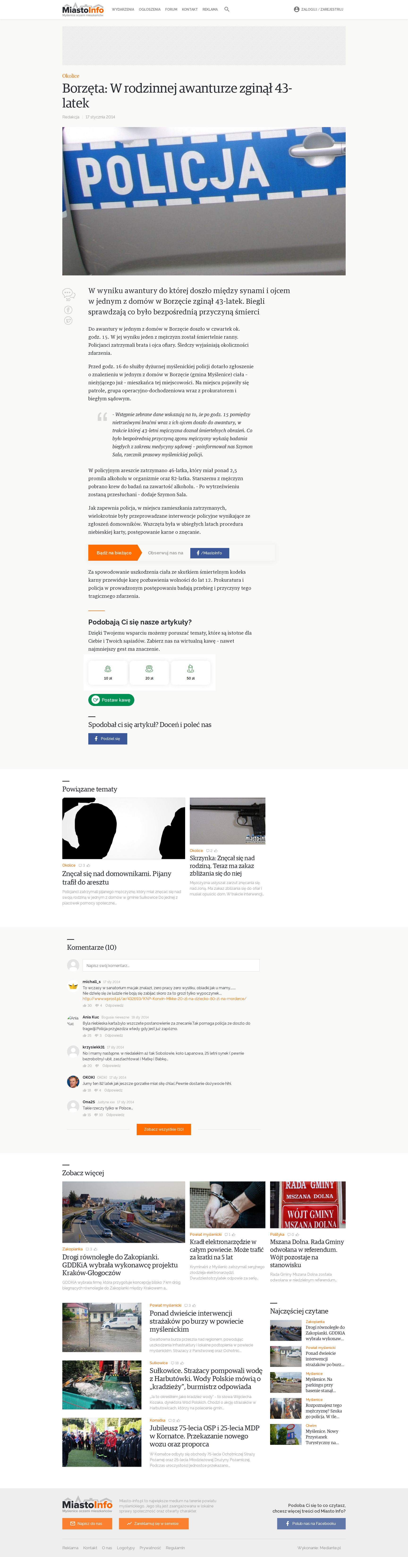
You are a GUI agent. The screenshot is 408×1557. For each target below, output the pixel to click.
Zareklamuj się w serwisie (156, 1523)
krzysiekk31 (94, 1047)
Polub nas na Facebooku (314, 1523)
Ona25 (89, 1102)
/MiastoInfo (211, 553)
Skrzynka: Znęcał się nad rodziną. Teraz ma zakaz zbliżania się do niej (222, 866)
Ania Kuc (91, 1017)
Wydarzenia (123, 9)
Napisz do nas (89, 1523)
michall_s (92, 982)
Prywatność (150, 1547)
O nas (107, 1547)
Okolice (70, 76)
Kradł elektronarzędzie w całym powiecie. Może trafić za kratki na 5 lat (227, 1250)
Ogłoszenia (150, 9)
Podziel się (110, 738)
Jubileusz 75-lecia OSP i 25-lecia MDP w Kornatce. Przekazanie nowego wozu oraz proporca (204, 1436)
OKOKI (89, 1077)
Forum (171, 9)
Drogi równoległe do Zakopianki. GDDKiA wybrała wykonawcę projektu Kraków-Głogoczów (120, 1265)
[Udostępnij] (68, 310)
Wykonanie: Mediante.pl (319, 1547)
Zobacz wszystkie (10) (164, 1129)
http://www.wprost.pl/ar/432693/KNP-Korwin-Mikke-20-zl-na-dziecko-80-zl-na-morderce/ (164, 999)
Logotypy (126, 1547)
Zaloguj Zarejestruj (322, 9)
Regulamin (175, 1547)
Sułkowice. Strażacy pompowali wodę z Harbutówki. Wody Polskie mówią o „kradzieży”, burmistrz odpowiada (206, 1378)
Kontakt (190, 9)
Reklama (210, 9)
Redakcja (70, 117)
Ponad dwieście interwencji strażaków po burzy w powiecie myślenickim (196, 1321)
